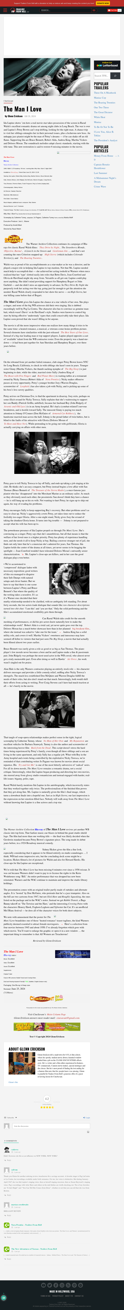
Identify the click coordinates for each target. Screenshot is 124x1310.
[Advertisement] (62, 36)
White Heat (99, 117)
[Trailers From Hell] (12, 10)
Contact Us (79, 1296)
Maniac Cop (100, 97)
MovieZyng (14, 172)
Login (87, 1117)
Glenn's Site (13, 1082)
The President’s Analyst (105, 140)
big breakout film (80, 628)
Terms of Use (45, 1296)
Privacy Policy (57, 1296)
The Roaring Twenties (104, 102)
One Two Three (101, 107)
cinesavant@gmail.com (68, 1017)
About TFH (69, 1296)
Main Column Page (56, 1014)
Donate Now (103, 3)
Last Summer (100, 173)
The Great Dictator (103, 112)
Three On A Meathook (105, 92)
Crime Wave (100, 186)
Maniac (97, 122)
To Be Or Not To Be (103, 127)
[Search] (115, 75)
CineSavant (8, 100)
